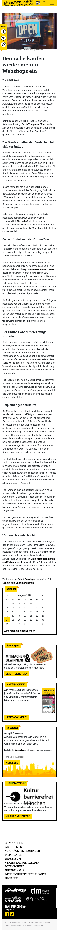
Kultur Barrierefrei (18, 816)
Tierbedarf (22, 221)
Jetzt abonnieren (17, 717)
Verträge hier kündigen (22, 850)
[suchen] (44, 2)
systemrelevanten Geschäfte (39, 269)
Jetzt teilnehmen (17, 673)
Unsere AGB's (14, 870)
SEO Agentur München (38, 124)
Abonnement (14, 846)
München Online (19, 923)
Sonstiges (30, 579)
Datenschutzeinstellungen (25, 874)
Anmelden (12, 763)
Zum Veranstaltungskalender (19, 630)
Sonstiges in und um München (18, 582)
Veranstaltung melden (22, 862)
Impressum (13, 858)
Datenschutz (14, 866)
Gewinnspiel (14, 843)
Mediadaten (13, 854)
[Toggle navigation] (52, 3)
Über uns (11, 878)
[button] (37, 2)
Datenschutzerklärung (24, 750)
